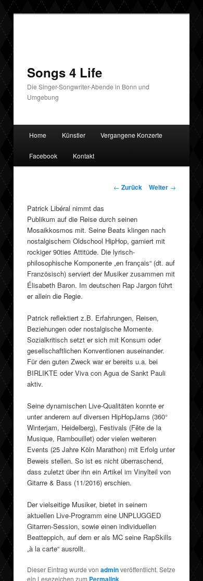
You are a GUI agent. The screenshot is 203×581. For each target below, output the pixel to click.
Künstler (73, 134)
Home (37, 134)
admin (109, 569)
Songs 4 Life (64, 72)
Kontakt (83, 155)
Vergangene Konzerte (131, 134)
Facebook (43, 155)
